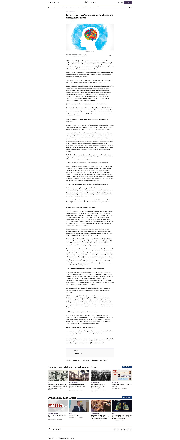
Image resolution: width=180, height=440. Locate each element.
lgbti (101, 360)
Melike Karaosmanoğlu (56, 388)
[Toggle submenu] (76, 7)
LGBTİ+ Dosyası (85, 360)
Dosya (105, 360)
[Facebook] (48, 2)
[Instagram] (54, 2)
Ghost (68, 438)
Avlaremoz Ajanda (117, 382)
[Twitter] (50, 2)
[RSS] (58, 2)
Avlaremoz (117, 388)
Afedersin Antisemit (53, 413)
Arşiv (49, 382)
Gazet (72, 438)
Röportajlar (94, 360)
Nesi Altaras (75, 390)
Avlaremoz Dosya (71, 12)
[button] (74, 7)
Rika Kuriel (72, 21)
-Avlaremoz (53, 438)
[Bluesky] (52, 2)
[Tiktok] (56, 2)
